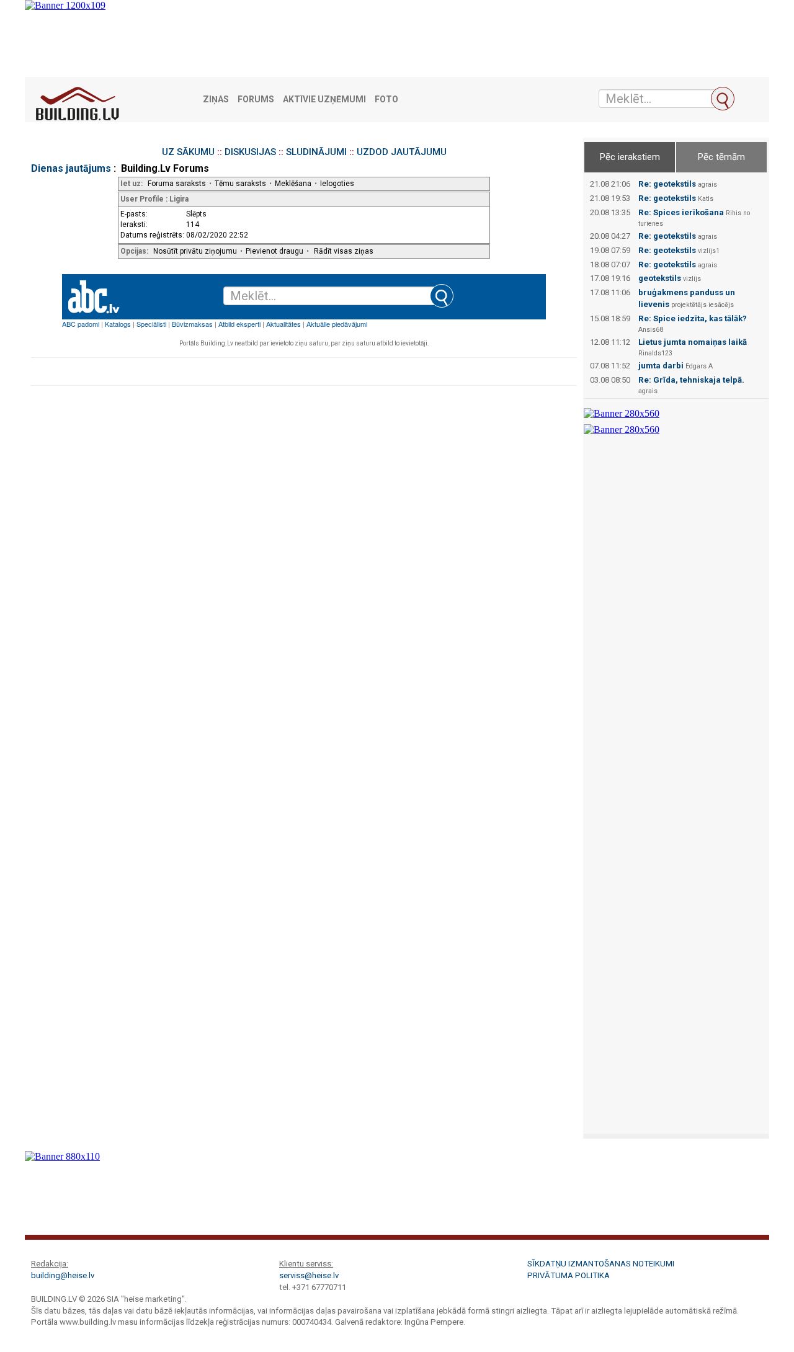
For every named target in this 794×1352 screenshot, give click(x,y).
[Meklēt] (722, 98)
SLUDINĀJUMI (316, 152)
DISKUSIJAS (250, 152)
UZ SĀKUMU (188, 152)
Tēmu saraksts (240, 183)
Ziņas (216, 99)
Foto (386, 99)
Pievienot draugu (274, 251)
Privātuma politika (568, 1275)
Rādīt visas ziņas (343, 251)
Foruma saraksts (177, 183)
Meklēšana (293, 183)
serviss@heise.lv (309, 1275)
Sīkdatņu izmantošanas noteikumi (600, 1263)
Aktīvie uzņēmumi (324, 99)
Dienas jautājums (71, 168)
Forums (256, 99)
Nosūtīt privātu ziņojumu (195, 251)
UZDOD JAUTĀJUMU (402, 152)
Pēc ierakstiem (630, 156)
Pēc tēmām (721, 156)
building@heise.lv (62, 1275)
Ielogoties (337, 183)
